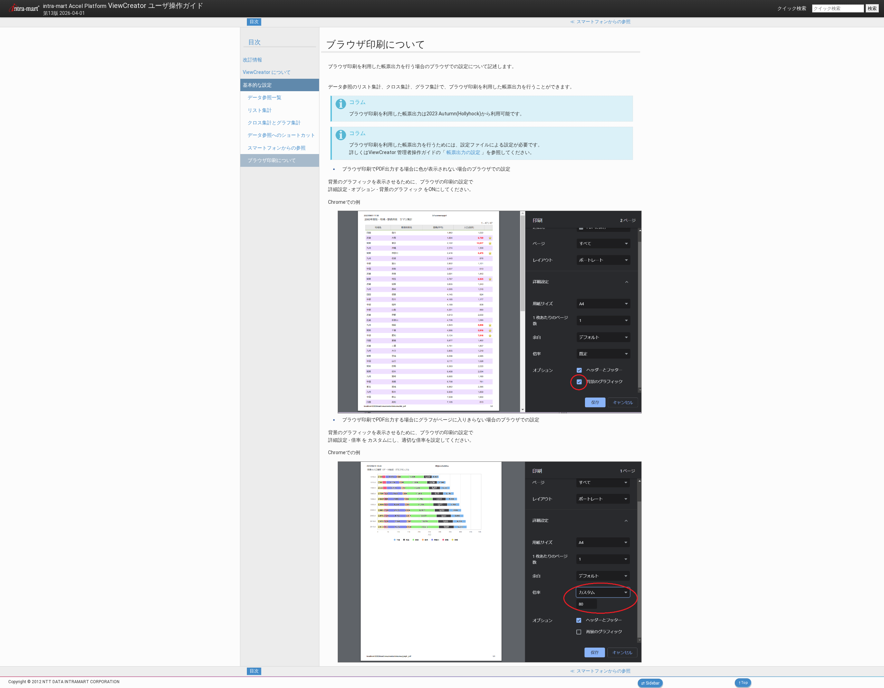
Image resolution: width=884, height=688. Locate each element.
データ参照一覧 (264, 97)
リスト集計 (260, 110)
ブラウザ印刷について (272, 160)
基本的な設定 (257, 85)
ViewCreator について (267, 72)
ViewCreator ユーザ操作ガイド (123, 5)
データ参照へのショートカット (281, 135)
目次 (254, 21)
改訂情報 (252, 60)
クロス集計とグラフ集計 (274, 122)
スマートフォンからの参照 (277, 148)
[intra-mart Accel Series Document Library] (24, 9)
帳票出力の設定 (463, 152)
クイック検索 (791, 8)
